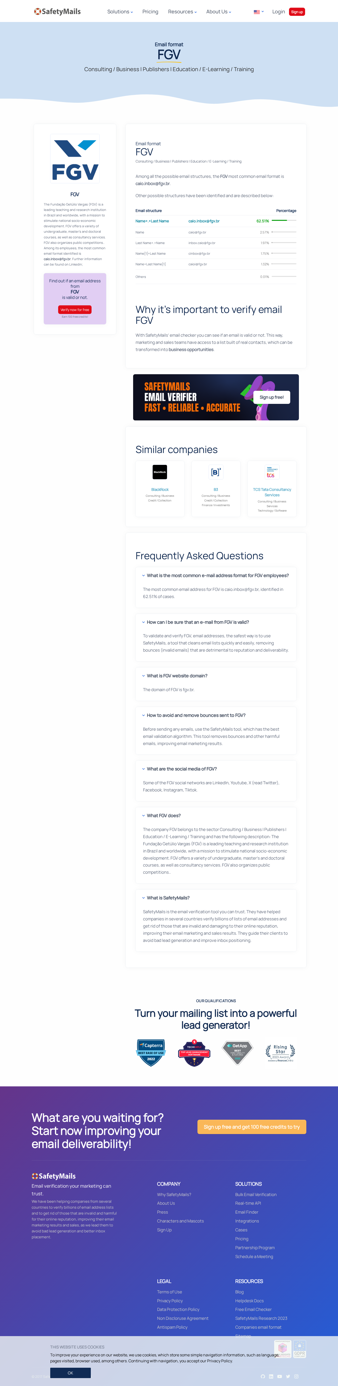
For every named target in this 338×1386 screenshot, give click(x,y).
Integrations (247, 1221)
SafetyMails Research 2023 (261, 1318)
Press (162, 1212)
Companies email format (258, 1327)
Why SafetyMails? (174, 1194)
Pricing (150, 11)
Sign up (297, 11)
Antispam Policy (172, 1327)
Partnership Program (255, 1247)
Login (278, 11)
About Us (166, 1203)
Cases (241, 1230)
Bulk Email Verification (256, 1194)
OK (70, 1373)
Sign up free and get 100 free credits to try (252, 1126)
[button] (259, 11)
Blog (239, 1292)
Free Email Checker (253, 1309)
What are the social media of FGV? (182, 769)
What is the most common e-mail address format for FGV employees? (218, 575)
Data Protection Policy (178, 1309)
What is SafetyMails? (168, 898)
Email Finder (246, 1212)
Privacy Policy (170, 1300)
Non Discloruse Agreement (183, 1318)
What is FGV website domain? (177, 676)
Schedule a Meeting (254, 1256)
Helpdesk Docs (249, 1300)
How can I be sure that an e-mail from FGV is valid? (198, 622)
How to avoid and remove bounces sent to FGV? (196, 715)
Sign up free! (272, 397)
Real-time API (248, 1203)
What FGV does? (164, 815)
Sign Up (164, 1230)
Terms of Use (169, 1292)
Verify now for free (75, 309)
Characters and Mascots (180, 1221)
